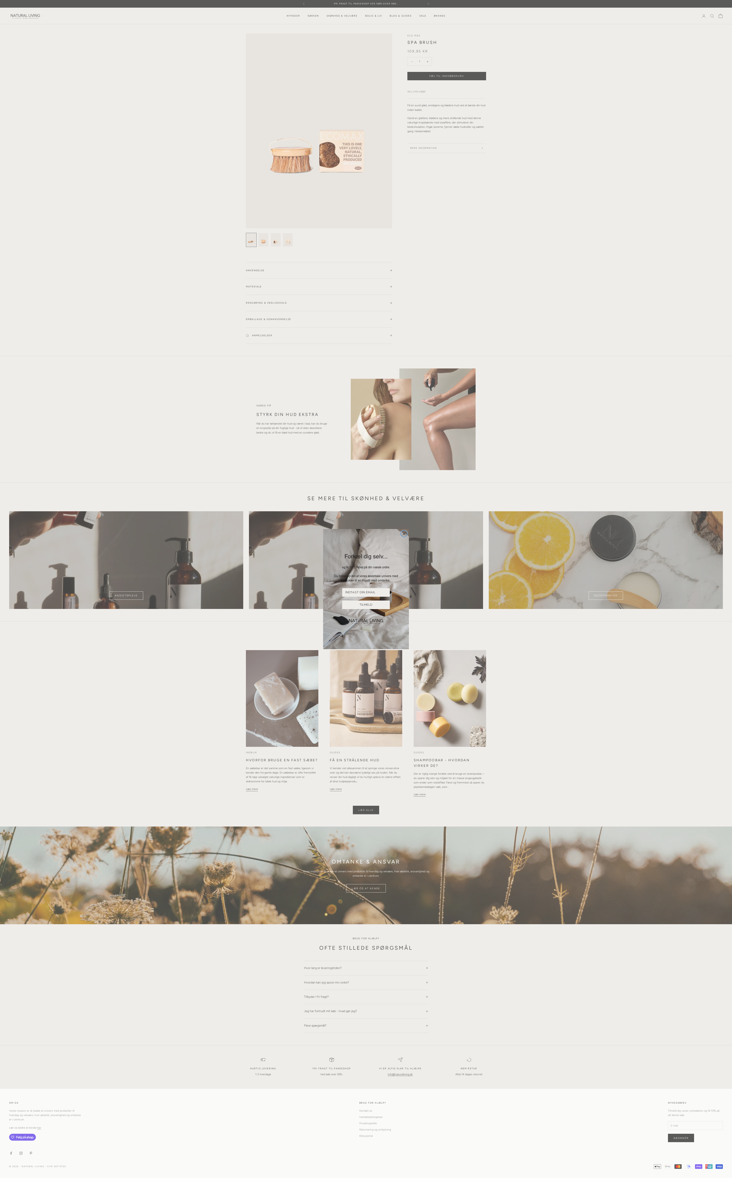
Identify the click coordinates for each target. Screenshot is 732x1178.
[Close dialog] (404, 534)
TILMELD (366, 605)
